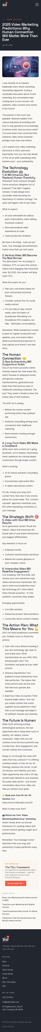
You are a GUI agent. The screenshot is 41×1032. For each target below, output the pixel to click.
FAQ (3, 986)
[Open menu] (37, 4)
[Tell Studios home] (5, 4)
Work (4, 961)
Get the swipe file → (15, 883)
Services (5, 966)
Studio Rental (7, 974)
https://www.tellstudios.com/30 (17, 802)
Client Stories (7, 970)
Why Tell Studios (9, 982)
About (4, 978)
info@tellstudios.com (10, 1002)
